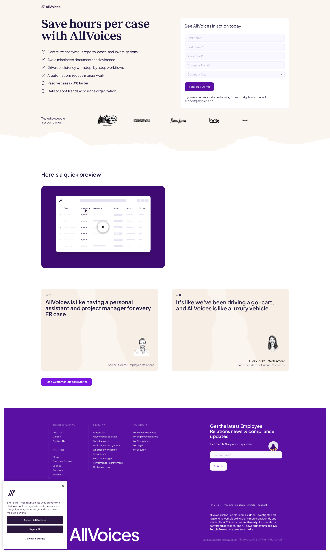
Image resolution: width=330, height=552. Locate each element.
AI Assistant (99, 432)
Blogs (56, 457)
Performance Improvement (108, 462)
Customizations (101, 467)
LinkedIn (251, 505)
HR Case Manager (102, 458)
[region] (35, 515)
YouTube (229, 505)
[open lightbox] (103, 226)
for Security (139, 449)
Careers (57, 436)
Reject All (35, 529)
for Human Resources (144, 432)
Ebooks (57, 465)
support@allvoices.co (199, 101)
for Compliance (141, 441)
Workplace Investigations (106, 445)
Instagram (239, 505)
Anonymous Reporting (105, 436)
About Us (58, 432)
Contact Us (59, 441)
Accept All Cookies (35, 519)
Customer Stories (62, 461)
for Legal (138, 445)
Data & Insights (101, 441)
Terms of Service (212, 539)
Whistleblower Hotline (105, 449)
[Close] (63, 486)
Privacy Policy (229, 539)
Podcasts (58, 470)
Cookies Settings (35, 538)
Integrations (99, 453)
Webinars (58, 474)
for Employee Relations (145, 436)
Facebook (262, 505)
